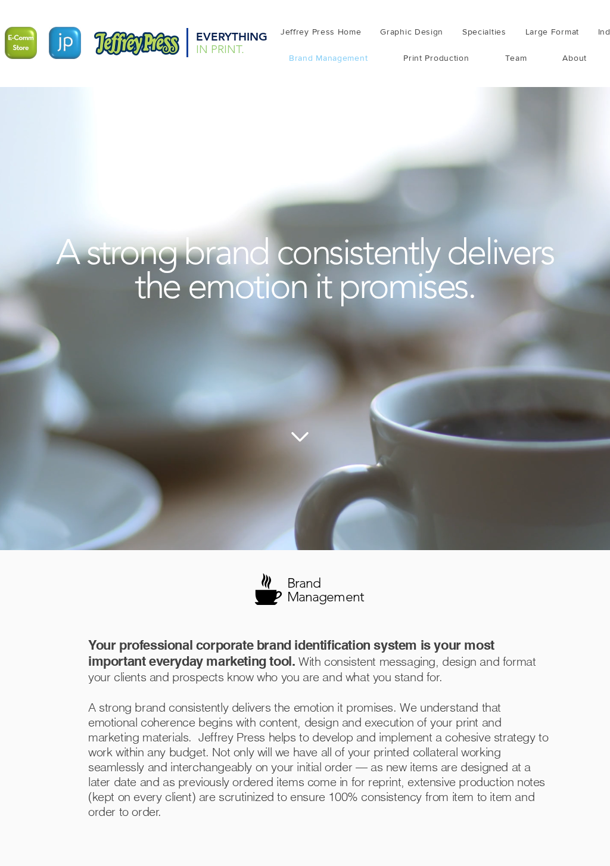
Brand (303, 583)
